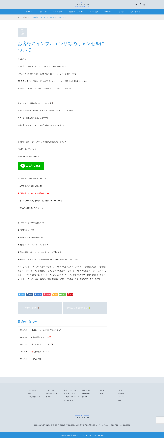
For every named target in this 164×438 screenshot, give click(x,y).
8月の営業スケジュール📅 (41, 337)
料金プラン (108, 12)
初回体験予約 (86, 393)
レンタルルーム (69, 400)
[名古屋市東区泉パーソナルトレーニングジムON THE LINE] (82, 4)
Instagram (144, 4)
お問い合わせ (135, 12)
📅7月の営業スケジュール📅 (42, 344)
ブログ (121, 12)
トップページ (29, 12)
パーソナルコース (69, 393)
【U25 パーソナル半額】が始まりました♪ (46, 330)
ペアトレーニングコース (71, 397)
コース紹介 (94, 12)
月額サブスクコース (70, 390)
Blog (101, 393)
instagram (121, 393)
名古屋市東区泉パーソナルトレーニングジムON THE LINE (86, 435)
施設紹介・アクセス (76, 12)
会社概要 (84, 397)
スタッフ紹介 (58, 12)
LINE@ (120, 390)
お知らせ (43, 12)
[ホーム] (18, 15)
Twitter (136, 4)
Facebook (140, 4)
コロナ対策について (34, 397)
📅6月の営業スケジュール (41, 352)
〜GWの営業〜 (37, 359)
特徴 (29, 393)
